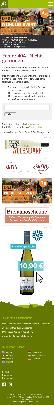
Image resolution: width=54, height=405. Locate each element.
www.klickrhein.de (35, 401)
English (9, 352)
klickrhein (9, 397)
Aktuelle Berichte (17, 318)
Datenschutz (8, 378)
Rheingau (4, 4)
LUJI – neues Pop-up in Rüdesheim (17, 331)
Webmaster (35, 126)
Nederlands (37, 352)
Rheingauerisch (39, 355)
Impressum (7, 375)
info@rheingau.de (19, 401)
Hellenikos (10, 361)
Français (10, 355)
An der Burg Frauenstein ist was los (17, 336)
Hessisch (36, 358)
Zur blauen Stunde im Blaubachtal (17, 327)
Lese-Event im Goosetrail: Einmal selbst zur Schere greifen (27, 323)
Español (9, 358)
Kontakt (5, 372)
